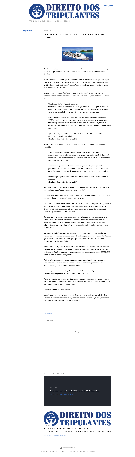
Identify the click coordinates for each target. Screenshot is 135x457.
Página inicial (35, 21)
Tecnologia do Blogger (69, 447)
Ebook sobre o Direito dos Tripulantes (75, 390)
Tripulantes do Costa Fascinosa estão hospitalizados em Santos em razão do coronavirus (77, 430)
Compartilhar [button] (27, 31)
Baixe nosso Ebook (61, 21)
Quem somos (47, 21)
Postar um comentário (66, 394)
